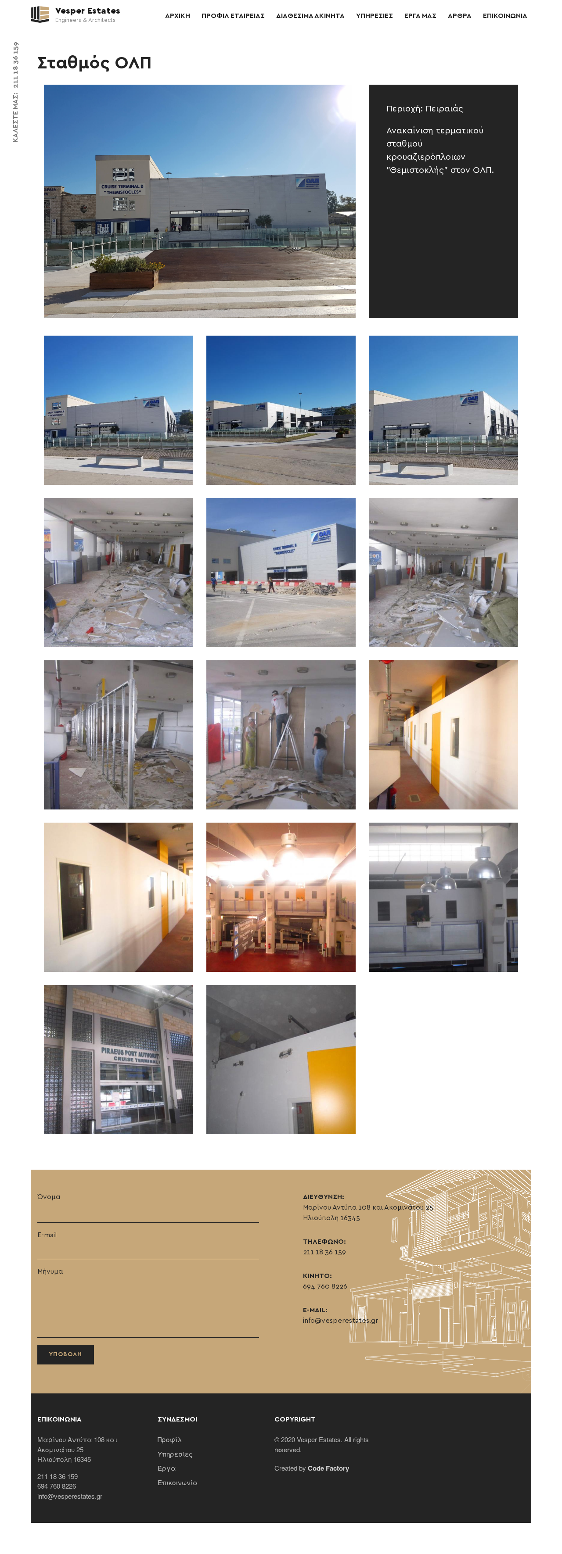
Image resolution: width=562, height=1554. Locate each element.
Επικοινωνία (178, 1482)
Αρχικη (177, 15)
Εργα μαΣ (420, 15)
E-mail (47, 1235)
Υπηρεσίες (175, 1453)
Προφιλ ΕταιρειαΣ (233, 15)
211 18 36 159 (15, 65)
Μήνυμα (50, 1271)
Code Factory (328, 1468)
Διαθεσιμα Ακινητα (310, 15)
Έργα (167, 1467)
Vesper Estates (86, 11)
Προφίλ (170, 1439)
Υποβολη (65, 1354)
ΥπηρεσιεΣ (374, 15)
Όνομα (48, 1196)
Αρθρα (460, 15)
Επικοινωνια (505, 15)
